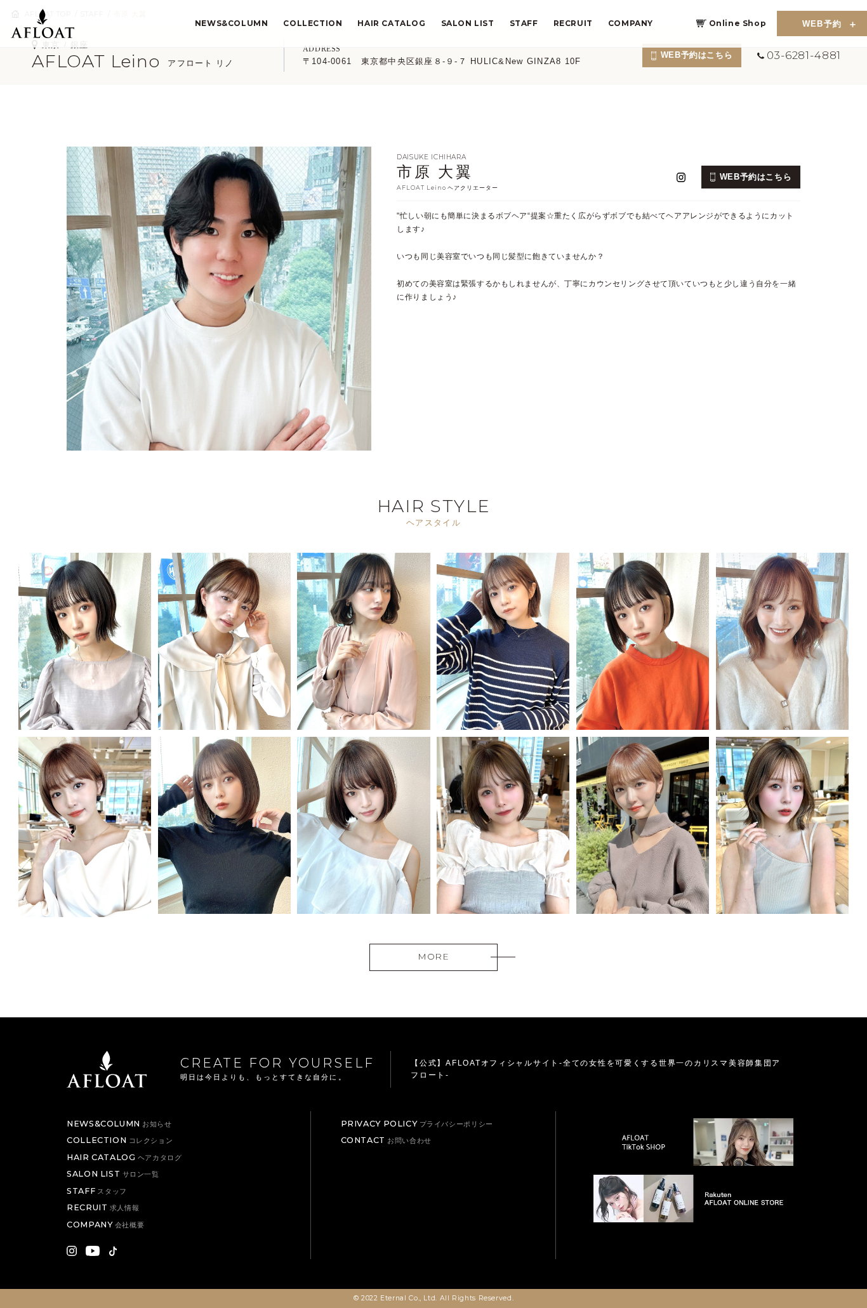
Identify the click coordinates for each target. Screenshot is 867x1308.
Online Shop (738, 23)
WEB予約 (822, 24)
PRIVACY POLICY (417, 1123)
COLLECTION (312, 23)
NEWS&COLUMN (231, 23)
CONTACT (386, 1140)
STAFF (524, 23)
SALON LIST (467, 23)
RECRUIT (573, 23)
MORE (433, 956)
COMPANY (630, 23)
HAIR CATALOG (391, 23)
